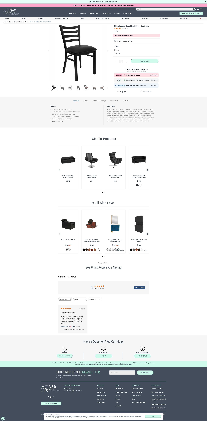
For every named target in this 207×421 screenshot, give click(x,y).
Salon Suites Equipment (158, 408)
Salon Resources (137, 392)
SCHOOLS (117, 14)
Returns (118, 395)
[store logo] (11, 11)
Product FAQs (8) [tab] (99, 100)
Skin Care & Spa (125, 18)
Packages (72, 14)
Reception (145, 18)
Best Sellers (184, 18)
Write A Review (139, 287)
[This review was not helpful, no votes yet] (83, 329)
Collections (106, 14)
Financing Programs (157, 388)
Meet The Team (101, 395)
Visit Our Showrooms (72, 385)
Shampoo (41, 18)
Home (5, 21)
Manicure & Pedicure (61, 18)
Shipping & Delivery (121, 392)
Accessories (164, 18)
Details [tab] (76, 100)
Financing (82, 14)
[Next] (107, 88)
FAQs (117, 402)
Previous (48, 51)
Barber (82, 18)
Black (117, 50)
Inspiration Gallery (137, 388)
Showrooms (100, 399)
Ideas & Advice (94, 14)
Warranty (118, 399)
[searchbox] (63, 299)
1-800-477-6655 (64, 355)
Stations (23, 18)
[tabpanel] (103, 115)
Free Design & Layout (158, 392)
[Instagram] (50, 397)
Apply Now (153, 80)
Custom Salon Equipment (159, 404)
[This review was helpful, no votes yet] (80, 329)
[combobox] (166, 9)
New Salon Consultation (158, 395)
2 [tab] (104, 192)
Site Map (43, 414)
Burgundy (118, 53)
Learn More (153, 75)
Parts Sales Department (139, 402)
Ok (153, 416)
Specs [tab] (86, 100)
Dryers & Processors (102, 18)
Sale (201, 18)
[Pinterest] (53, 397)
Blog (133, 399)
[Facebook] (48, 397)
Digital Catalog (136, 395)
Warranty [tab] (114, 100)
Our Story (100, 388)
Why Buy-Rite (101, 392)
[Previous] (48, 88)
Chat (103, 356)
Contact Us (142, 356)
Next (107, 51)
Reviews (126, 100)
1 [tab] (102, 192)
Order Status (119, 388)
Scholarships (101, 402)
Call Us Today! (191, 13)
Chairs (7, 18)
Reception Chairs (18, 21)
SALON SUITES (127, 14)
